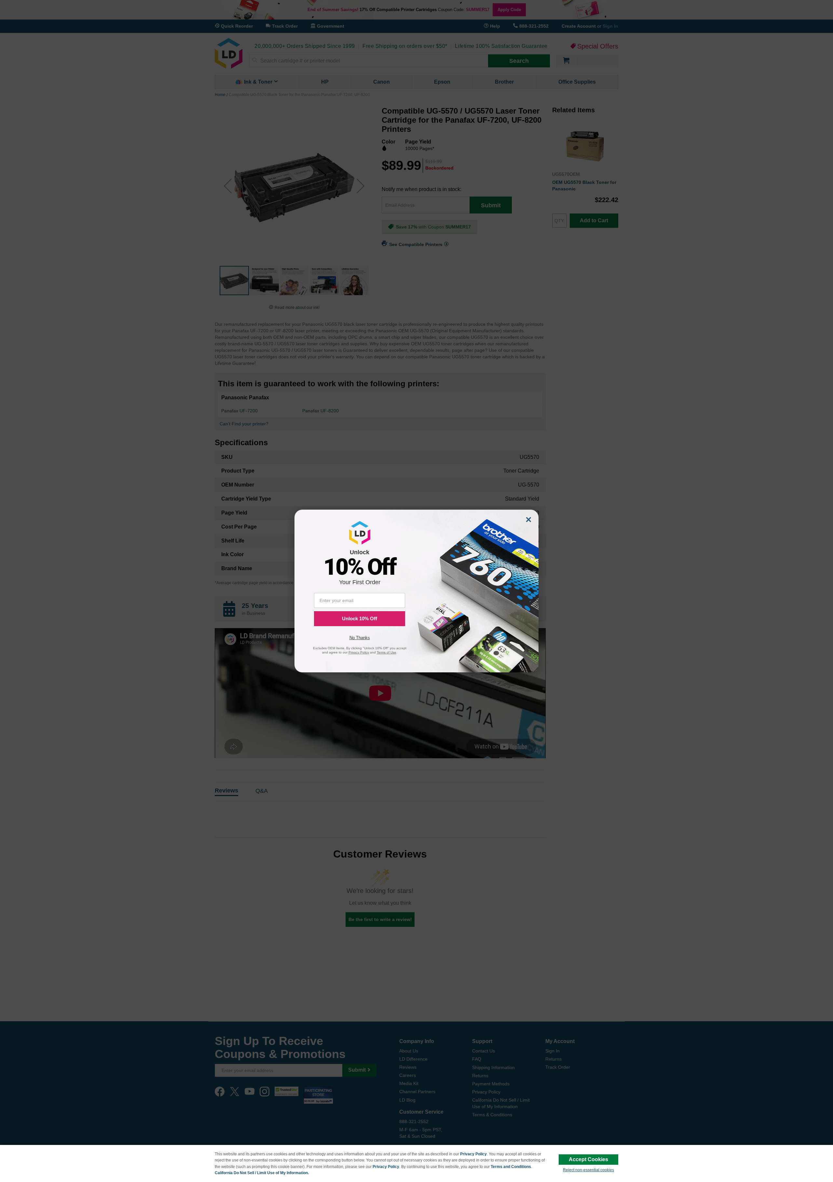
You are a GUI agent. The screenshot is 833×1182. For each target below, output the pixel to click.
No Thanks (359, 637)
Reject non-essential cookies (588, 1170)
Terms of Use (386, 652)
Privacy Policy (473, 1154)
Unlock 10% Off (359, 618)
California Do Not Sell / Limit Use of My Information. (262, 1173)
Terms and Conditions (511, 1166)
